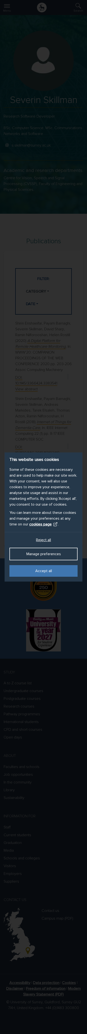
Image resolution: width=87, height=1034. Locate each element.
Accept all (43, 571)
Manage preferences (43, 554)
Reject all (43, 540)
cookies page (40, 524)
